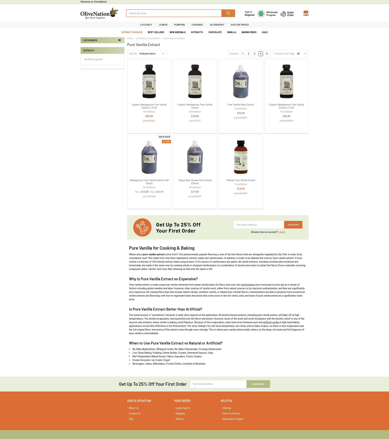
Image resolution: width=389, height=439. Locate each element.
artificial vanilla (271, 322)
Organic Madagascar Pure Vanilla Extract (194, 106)
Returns (180, 419)
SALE (265, 32)
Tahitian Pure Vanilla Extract (240, 180)
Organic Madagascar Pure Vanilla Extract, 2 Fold (149, 106)
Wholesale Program (232, 419)
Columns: (234, 53)
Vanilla (231, 32)
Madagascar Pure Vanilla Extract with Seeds (149, 182)
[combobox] (180, 13)
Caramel (197, 24)
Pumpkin (179, 24)
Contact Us (135, 413)
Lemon (163, 24)
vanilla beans (248, 284)
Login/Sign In (183, 408)
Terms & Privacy (231, 413)
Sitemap (226, 408)
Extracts (197, 32)
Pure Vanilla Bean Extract (240, 104)
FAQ (131, 419)
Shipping (180, 413)
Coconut (146, 24)
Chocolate (215, 32)
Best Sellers (156, 32)
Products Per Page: (284, 53)
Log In (281, 232)
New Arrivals (178, 32)
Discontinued (240, 24)
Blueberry (217, 24)
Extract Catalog (131, 32)
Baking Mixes (249, 32)
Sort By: (133, 53)
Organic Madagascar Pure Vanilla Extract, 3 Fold (286, 106)
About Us (134, 408)
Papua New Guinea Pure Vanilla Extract (195, 182)
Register (250, 15)
